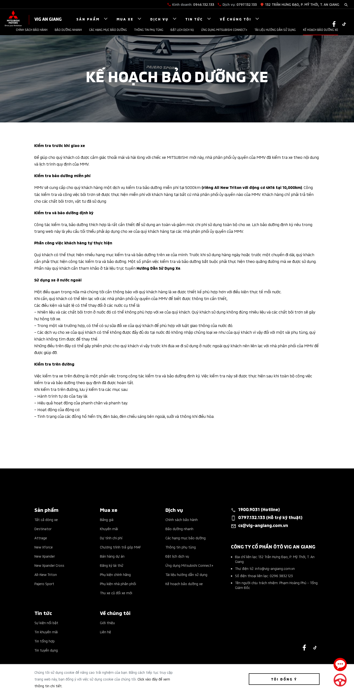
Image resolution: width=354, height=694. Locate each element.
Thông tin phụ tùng (148, 29)
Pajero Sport (44, 583)
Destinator (43, 528)
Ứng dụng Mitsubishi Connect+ (224, 29)
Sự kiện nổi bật (46, 622)
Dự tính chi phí (111, 537)
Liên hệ (105, 631)
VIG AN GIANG (48, 19)
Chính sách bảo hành (31, 29)
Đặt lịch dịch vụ (182, 29)
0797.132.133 (246, 4)
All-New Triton (45, 574)
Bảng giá (106, 519)
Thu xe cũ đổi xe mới (116, 592)
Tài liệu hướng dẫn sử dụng (275, 29)
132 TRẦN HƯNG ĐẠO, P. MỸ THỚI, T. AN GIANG (302, 4)
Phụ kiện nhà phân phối (118, 583)
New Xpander (44, 556)
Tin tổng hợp (44, 641)
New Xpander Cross (49, 565)
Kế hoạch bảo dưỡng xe (320, 29)
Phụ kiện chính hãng (115, 574)
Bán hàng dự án (112, 556)
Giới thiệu (107, 622)
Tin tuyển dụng (46, 650)
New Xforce (43, 547)
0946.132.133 (203, 4)
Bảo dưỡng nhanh (68, 29)
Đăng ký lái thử (111, 565)
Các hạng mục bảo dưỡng (108, 29)
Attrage (40, 537)
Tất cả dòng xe (46, 519)
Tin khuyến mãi (46, 631)
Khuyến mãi (109, 528)
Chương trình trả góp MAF (120, 547)
